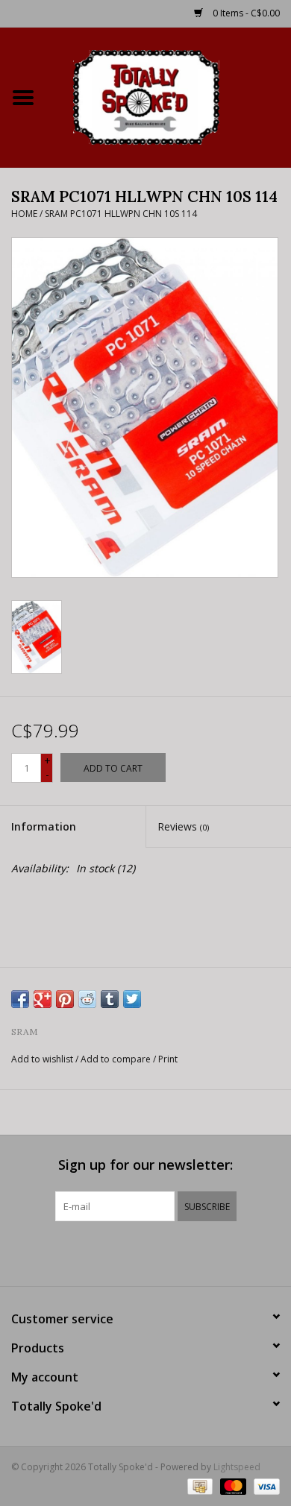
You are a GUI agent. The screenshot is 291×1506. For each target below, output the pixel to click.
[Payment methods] (198, 1485)
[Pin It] (65, 999)
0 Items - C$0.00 (245, 13)
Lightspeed (236, 1467)
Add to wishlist (42, 1059)
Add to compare (117, 1059)
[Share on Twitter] (132, 999)
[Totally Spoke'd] (168, 96)
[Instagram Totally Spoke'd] (186, 1252)
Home (24, 213)
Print (168, 1059)
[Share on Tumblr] (110, 999)
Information (43, 826)
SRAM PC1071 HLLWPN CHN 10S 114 (121, 213)
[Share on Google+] (42, 999)
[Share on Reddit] (87, 999)
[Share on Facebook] (20, 999)
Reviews (183, 826)
